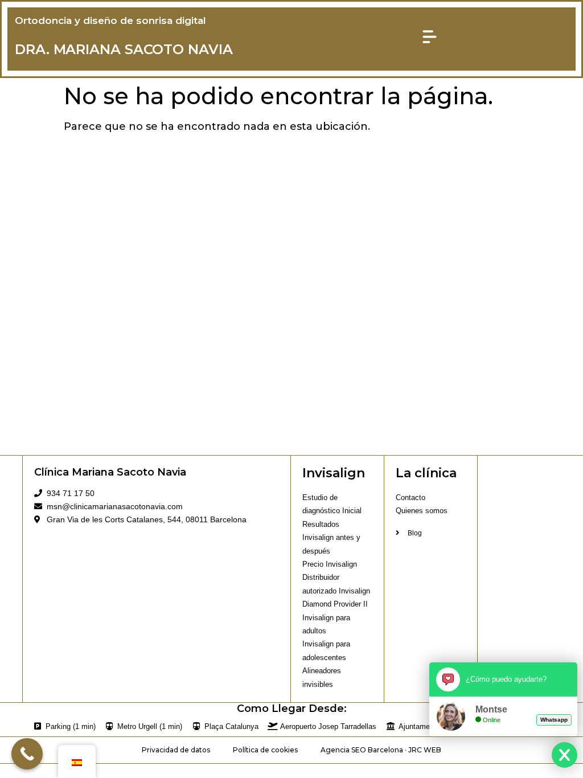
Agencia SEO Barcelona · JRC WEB (381, 750)
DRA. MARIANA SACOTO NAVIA (124, 49)
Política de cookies (265, 750)
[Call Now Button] (27, 753)
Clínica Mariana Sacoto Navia (110, 472)
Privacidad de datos (176, 750)
